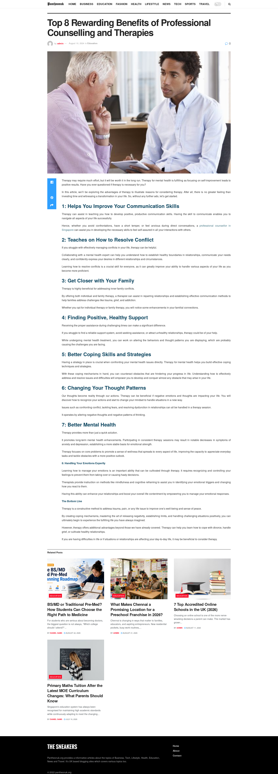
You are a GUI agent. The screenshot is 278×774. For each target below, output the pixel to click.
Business (86, 4)
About (176, 750)
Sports (190, 4)
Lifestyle (152, 4)
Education (104, 4)
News (167, 4)
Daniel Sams (56, 633)
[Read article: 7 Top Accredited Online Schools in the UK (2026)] (202, 578)
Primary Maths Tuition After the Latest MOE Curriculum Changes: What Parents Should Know (75, 693)
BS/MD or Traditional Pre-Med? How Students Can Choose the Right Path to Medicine (74, 609)
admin (60, 43)
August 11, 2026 (193, 627)
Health (136, 4)
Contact (177, 755)
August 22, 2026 (72, 633)
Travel (204, 4)
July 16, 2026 (71, 719)
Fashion (121, 4)
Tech (177, 4)
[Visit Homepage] (55, 4)
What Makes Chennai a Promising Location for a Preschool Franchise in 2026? (137, 609)
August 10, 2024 (76, 43)
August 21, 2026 (129, 633)
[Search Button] (229, 4)
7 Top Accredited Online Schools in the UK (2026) (195, 606)
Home (72, 4)
